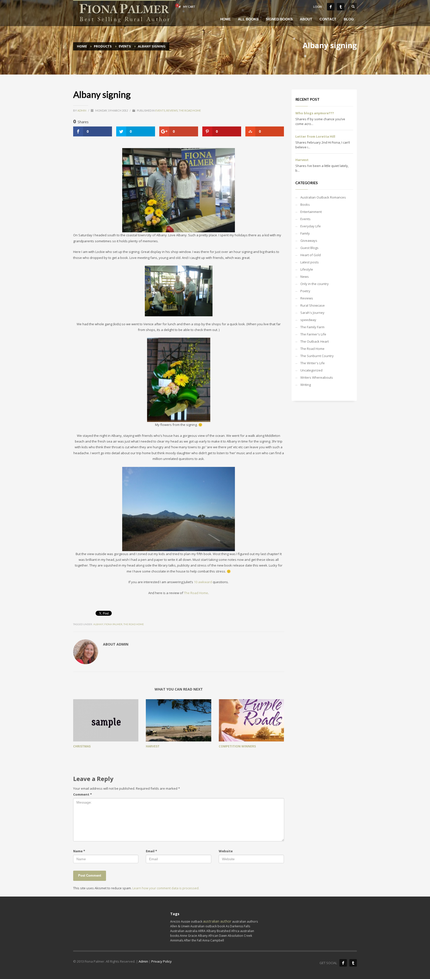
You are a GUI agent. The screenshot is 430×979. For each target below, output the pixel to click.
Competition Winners (237, 746)
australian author (217, 921)
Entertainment (311, 211)
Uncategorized (311, 370)
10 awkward (203, 582)
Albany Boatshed (218, 931)
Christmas (82, 746)
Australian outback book (207, 926)
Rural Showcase (312, 305)
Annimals (176, 940)
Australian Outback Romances (323, 197)
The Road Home (190, 110)
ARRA (202, 931)
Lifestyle (306, 269)
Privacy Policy (161, 961)
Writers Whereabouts (316, 377)
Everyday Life (310, 226)
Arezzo (175, 921)
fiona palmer (113, 624)
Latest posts (309, 262)
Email (151, 851)
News (304, 276)
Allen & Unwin (180, 926)
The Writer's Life (312, 363)
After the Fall (193, 940)
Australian (177, 931)
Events (160, 110)
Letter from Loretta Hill (315, 136)
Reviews (172, 110)
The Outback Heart (314, 341)
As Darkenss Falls (238, 926)
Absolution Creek (240, 936)
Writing (305, 384)
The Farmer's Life (313, 334)
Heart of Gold (310, 255)
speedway (308, 320)
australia (191, 931)
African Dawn (217, 936)
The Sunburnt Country (317, 356)
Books (305, 204)
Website (226, 851)
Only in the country (314, 284)
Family (305, 233)
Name (79, 851)
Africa (235, 931)
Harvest (153, 746)
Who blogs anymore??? (314, 113)
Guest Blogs (309, 247)
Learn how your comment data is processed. (165, 888)
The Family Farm (312, 327)
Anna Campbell (213, 940)
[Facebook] (330, 6)
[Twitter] (340, 6)
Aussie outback (191, 921)
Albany (98, 624)
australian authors (245, 921)
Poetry (305, 291)
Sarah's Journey (312, 312)
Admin (82, 110)
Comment (82, 794)
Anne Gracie (188, 936)
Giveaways (308, 240)
